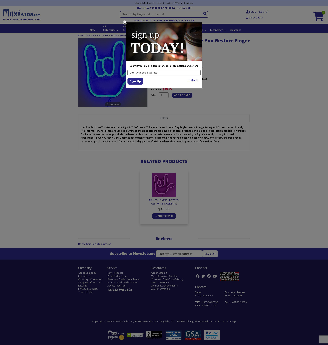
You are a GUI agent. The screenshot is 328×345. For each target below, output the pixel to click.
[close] (125, 23)
